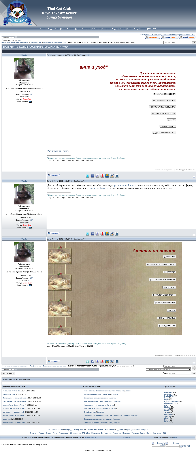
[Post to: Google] (97, 176)
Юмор (149, 433)
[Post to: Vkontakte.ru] (116, 176)
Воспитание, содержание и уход (54, 42)
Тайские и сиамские (94, 429)
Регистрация (144, 34)
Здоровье (128, 391)
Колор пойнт (79, 429)
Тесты (142, 433)
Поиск (187, 34)
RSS (193, 34)
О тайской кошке (56, 429)
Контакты (157, 433)
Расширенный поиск (58, 151)
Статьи (48, 433)
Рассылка (117, 433)
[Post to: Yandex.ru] (102, 176)
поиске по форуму (98, 188)
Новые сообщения (163, 34)
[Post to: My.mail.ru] (107, 176)
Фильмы (135, 433)
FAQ (174, 34)
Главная (33, 433)
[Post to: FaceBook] (92, 176)
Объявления (75, 433)
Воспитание (110, 429)
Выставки (95, 433)
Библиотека (106, 433)
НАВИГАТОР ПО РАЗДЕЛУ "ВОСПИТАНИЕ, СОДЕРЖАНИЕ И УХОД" (91, 42)
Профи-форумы (35, 42)
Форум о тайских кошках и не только (15, 42)
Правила (180, 34)
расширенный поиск (125, 185)
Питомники (63, 433)
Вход (153, 34)
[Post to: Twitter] (87, 176)
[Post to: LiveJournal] (111, 176)
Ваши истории (142, 429)
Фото (55, 433)
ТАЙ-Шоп (86, 433)
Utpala (20, 40)
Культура (114, 394)
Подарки (126, 433)
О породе (116, 419)
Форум (41, 433)
